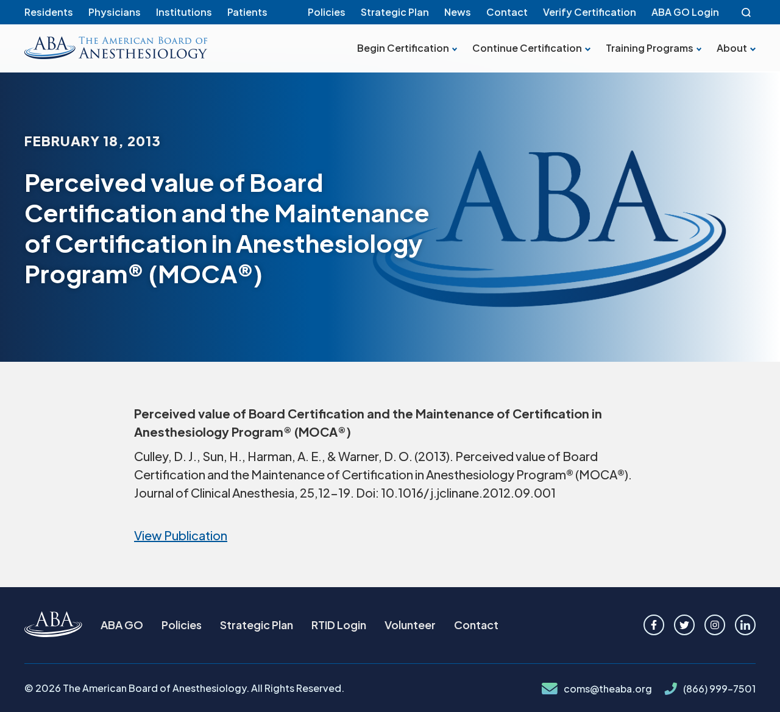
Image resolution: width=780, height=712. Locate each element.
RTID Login (338, 625)
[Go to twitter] (684, 625)
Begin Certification (403, 48)
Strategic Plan (395, 11)
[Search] (746, 12)
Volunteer (410, 625)
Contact (507, 11)
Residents (48, 11)
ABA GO (122, 625)
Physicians (114, 11)
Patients (247, 11)
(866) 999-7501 (719, 689)
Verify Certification (589, 11)
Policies (327, 11)
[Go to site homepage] (53, 625)
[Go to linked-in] (745, 625)
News (457, 11)
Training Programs (649, 48)
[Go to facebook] (654, 625)
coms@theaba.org (608, 689)
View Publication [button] (180, 535)
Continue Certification (527, 48)
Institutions (184, 11)
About (732, 48)
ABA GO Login (685, 11)
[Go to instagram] (714, 625)
